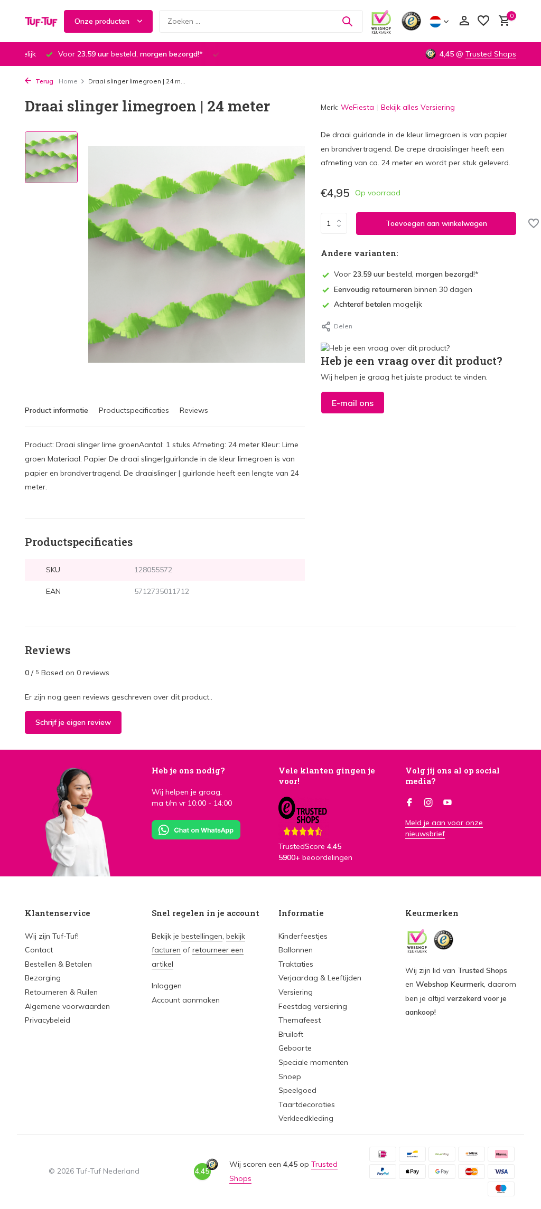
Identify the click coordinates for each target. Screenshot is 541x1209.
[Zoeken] (347, 21)
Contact (39, 950)
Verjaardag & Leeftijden (319, 978)
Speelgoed (297, 1090)
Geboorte (295, 1048)
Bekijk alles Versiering (418, 107)
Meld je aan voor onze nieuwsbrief (444, 828)
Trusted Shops (490, 54)
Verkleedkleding (305, 1118)
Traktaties (295, 964)
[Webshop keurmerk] (381, 21)
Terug (43, 81)
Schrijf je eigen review (73, 722)
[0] (501, 21)
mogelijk (378, 304)
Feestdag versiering (312, 1006)
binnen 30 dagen (403, 289)
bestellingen (201, 936)
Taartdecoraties (306, 1104)
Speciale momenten (313, 1062)
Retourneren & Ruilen (61, 992)
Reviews (194, 410)
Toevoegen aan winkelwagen (436, 223)
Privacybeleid (47, 1020)
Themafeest (299, 1020)
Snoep (289, 1076)
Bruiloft (290, 1034)
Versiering (295, 992)
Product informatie (56, 410)
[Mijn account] (464, 21)
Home (68, 81)
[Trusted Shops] (411, 21)
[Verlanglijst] (483, 21)
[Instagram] (428, 803)
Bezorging (43, 978)
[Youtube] (447, 803)
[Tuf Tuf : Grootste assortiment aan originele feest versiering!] (41, 21)
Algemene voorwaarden (67, 1006)
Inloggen (167, 985)
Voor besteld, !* (406, 274)
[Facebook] (409, 803)
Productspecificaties (134, 410)
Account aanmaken (186, 1000)
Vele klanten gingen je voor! (326, 775)
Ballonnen (295, 950)
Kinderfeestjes (303, 936)
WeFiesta (357, 107)
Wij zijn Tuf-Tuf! (52, 936)
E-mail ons (353, 403)
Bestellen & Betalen (58, 964)
